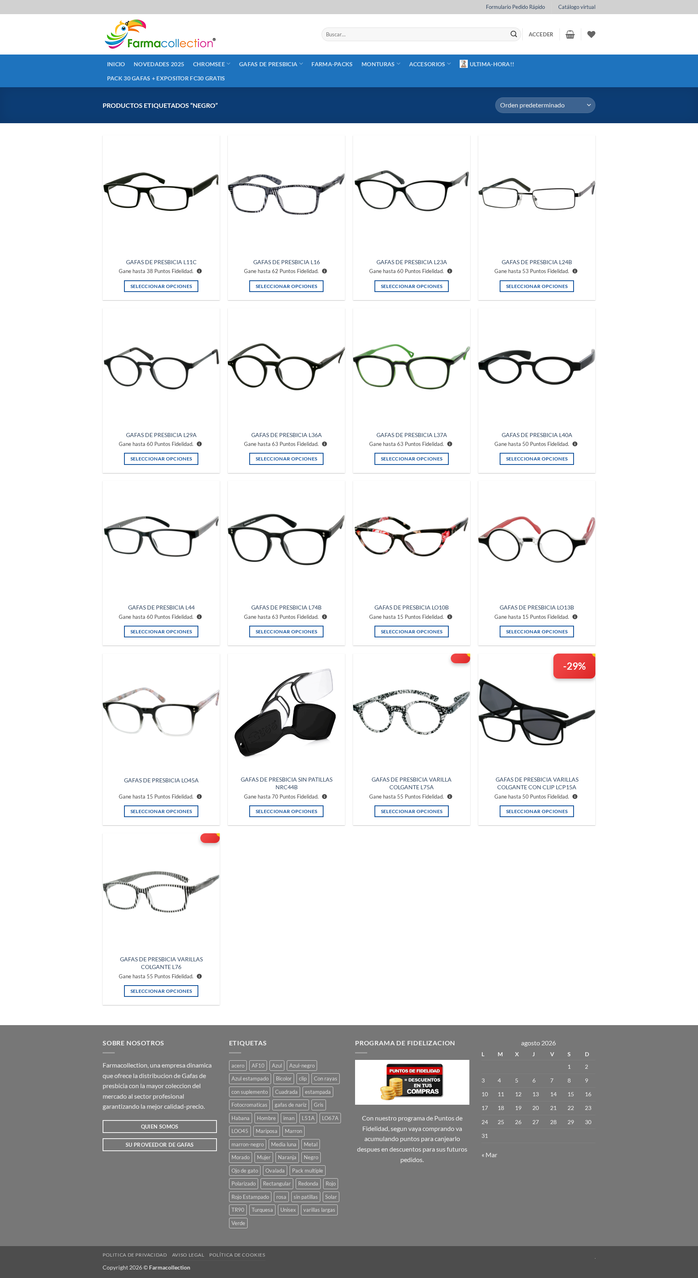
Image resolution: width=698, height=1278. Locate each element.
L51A (308, 1118)
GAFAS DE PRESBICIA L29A (161, 434)
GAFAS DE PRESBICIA (268, 64)
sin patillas (306, 1197)
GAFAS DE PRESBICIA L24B (537, 262)
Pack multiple (307, 1170)
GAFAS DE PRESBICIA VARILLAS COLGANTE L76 (161, 963)
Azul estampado (250, 1078)
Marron (293, 1131)
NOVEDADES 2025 (159, 64)
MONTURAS (378, 64)
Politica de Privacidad (135, 1255)
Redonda (308, 1183)
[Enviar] (514, 34)
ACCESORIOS (427, 64)
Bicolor (284, 1078)
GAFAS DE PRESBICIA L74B (286, 607)
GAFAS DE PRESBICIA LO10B (411, 607)
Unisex (288, 1210)
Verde (238, 1223)
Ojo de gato (244, 1170)
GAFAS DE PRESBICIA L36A (286, 434)
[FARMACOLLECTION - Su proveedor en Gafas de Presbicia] (206, 34)
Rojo (331, 1183)
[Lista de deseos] (591, 34)
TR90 (237, 1210)
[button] (541, 34)
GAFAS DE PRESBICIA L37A (411, 434)
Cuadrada (286, 1092)
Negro (311, 1157)
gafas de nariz (291, 1104)
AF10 (258, 1065)
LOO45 (239, 1131)
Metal (310, 1144)
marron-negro (247, 1144)
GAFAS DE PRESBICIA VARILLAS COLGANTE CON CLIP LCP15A (537, 783)
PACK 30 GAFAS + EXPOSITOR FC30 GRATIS (166, 78)
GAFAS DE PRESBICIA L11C (161, 262)
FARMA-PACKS (332, 64)
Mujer (264, 1157)
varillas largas (319, 1210)
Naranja (287, 1157)
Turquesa (262, 1210)
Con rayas (325, 1078)
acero (237, 1065)
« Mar (489, 1154)
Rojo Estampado (250, 1197)
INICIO (116, 64)
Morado (240, 1157)
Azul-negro (302, 1065)
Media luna (283, 1144)
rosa (281, 1197)
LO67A (330, 1118)
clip (303, 1078)
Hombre (266, 1118)
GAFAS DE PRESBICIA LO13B (537, 607)
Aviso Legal (188, 1255)
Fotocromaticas (249, 1104)
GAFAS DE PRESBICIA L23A (411, 262)
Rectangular (277, 1183)
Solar (331, 1197)
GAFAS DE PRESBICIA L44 (161, 607)
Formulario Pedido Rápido (515, 7)
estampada (318, 1092)
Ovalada (275, 1170)
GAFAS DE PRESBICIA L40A (537, 434)
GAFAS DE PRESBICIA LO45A (161, 780)
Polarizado (243, 1183)
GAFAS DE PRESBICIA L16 (286, 262)
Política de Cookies (237, 1255)
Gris (319, 1104)
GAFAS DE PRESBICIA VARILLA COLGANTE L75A (412, 783)
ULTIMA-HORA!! (492, 64)
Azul (277, 1065)
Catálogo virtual (576, 7)
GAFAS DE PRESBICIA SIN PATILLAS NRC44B (286, 783)
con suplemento (249, 1092)
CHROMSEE (209, 64)
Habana (240, 1118)
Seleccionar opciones (161, 286)
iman (288, 1118)
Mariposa (267, 1131)
